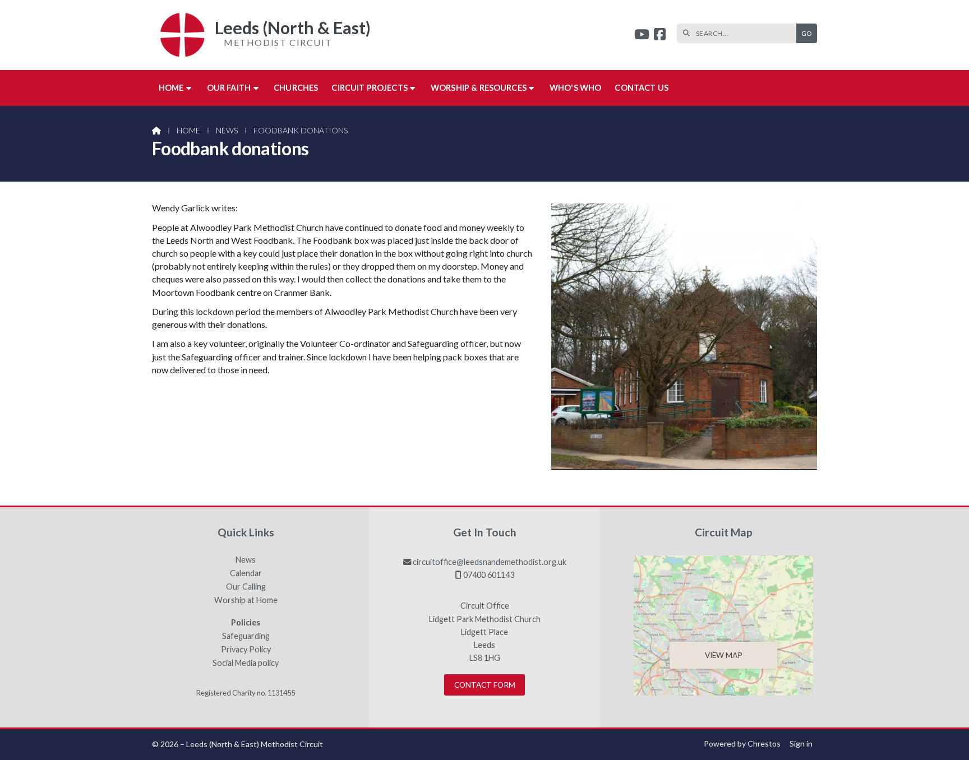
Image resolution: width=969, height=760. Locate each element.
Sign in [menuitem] (801, 743)
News (227, 130)
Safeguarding (246, 636)
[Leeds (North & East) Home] (178, 35)
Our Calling (246, 586)
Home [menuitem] (171, 87)
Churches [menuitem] (296, 87)
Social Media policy (246, 663)
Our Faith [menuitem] (229, 87)
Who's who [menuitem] (575, 87)
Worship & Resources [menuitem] (479, 87)
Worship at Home (246, 600)
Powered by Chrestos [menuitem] (742, 743)
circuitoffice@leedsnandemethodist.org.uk (489, 562)
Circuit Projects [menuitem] (369, 87)
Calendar (246, 573)
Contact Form (484, 684)
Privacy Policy (246, 649)
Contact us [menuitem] (641, 87)
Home (188, 130)
